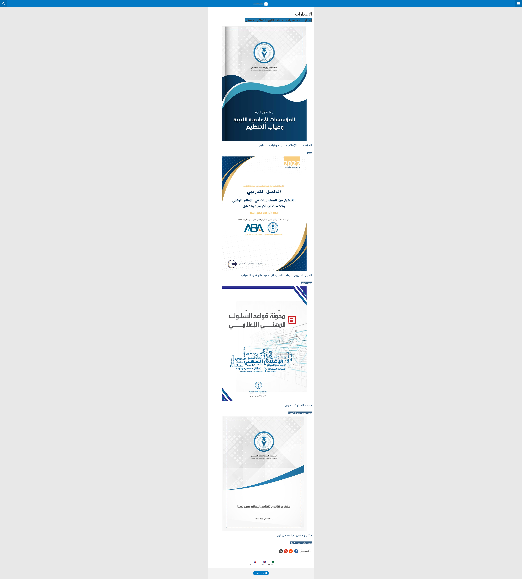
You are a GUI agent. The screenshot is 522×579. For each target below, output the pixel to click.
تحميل (309, 153)
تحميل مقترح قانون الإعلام (301, 542)
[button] (518, 3)
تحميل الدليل (306, 283)
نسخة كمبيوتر (260, 573)
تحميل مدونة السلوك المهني (300, 413)
